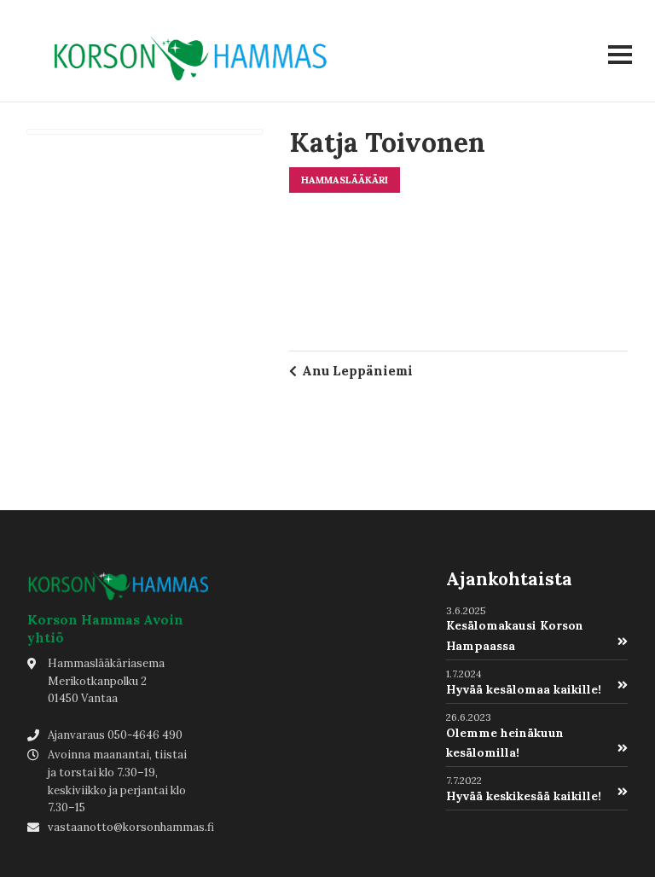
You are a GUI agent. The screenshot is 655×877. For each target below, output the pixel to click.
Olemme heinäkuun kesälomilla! (505, 742)
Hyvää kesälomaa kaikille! (523, 689)
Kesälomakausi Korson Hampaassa (514, 635)
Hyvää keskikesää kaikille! (523, 796)
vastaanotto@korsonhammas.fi (131, 827)
